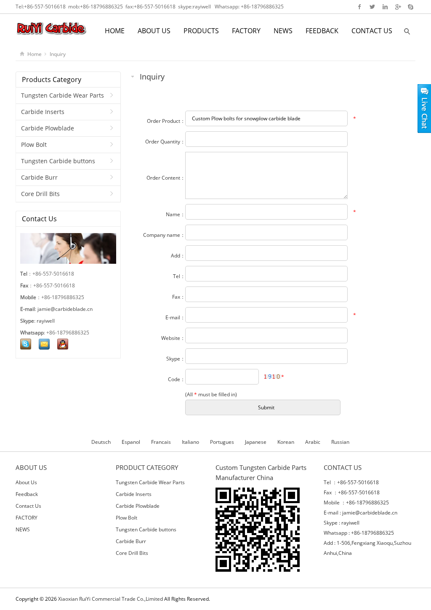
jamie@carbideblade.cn (65, 309)
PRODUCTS (201, 30)
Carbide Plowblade (47, 128)
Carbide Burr (39, 177)
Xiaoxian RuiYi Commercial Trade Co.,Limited (110, 598)
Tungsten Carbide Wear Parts (62, 95)
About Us (26, 482)
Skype (410, 6)
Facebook (359, 6)
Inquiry (58, 54)
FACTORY (246, 30)
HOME (115, 30)
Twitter (372, 6)
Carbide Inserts (42, 112)
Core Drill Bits (40, 194)
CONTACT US (371, 30)
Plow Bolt (34, 145)
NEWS (283, 30)
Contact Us (28, 505)
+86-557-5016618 (45, 6)
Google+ (397, 6)
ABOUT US (154, 30)
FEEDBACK (322, 30)
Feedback (27, 494)
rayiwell (202, 6)
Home (34, 54)
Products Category (51, 79)
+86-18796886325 (101, 6)
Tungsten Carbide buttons (58, 161)
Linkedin (385, 6)
